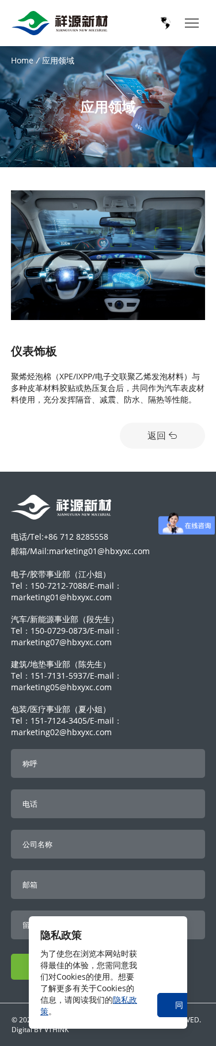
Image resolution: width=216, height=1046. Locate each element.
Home (22, 60)
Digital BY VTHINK (40, 1029)
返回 (157, 435)
